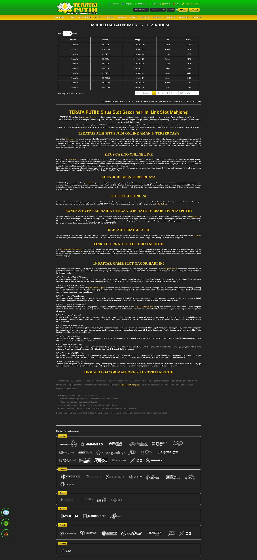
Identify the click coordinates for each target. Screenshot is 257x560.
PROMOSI (197, 17)
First (138, 93)
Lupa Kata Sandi (191, 4)
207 (181, 93)
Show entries (68, 34)
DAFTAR (194, 10)
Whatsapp (141, 4)
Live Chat (155, 4)
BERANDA (59, 17)
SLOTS (98, 17)
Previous (146, 93)
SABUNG (157, 17)
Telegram (128, 4)
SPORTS (122, 17)
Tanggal (138, 40)
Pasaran (73, 40)
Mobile (167, 4)
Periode (105, 40)
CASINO (110, 17)
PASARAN (184, 17)
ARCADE (145, 17)
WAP (177, 4)
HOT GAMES (85, 17)
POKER (133, 17)
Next (188, 93)
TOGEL (71, 17)
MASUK (183, 10)
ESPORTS (170, 17)
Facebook (114, 4)
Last (195, 93)
